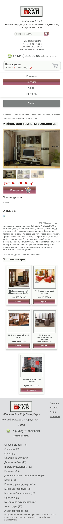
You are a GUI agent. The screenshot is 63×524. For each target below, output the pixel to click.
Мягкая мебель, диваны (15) (19, 493)
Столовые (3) (11, 449)
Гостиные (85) (11, 471)
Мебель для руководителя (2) (20, 502)
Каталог (31, 82)
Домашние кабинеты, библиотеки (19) (24, 475)
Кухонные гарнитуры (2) (17, 489)
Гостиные (36, 115)
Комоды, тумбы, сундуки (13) (19, 484)
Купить (18, 301)
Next (57, 173)
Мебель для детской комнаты (32, 380)
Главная (31, 76)
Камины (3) (10, 480)
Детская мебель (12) (15, 462)
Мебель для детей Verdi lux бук (18, 336)
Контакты (31, 93)
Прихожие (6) (11, 497)
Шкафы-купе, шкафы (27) (18, 467)
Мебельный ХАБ (11, 115)
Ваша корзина (13, 64)
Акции (31, 88)
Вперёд (55, 146)
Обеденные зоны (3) (15, 445)
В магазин (31, 390)
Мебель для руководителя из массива (44, 337)
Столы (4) (9, 453)
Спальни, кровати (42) (16, 458)
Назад (7, 146)
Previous (8, 173)
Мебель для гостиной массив (44, 292)
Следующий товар (51, 115)
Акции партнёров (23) (16, 511)
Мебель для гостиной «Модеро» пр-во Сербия (18, 292)
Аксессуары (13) (13, 506)
